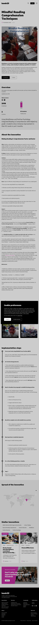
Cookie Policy (19, 315)
